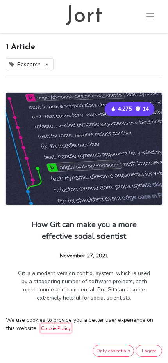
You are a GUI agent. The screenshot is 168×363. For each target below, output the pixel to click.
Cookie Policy (56, 328)
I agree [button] (149, 351)
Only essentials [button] (113, 351)
